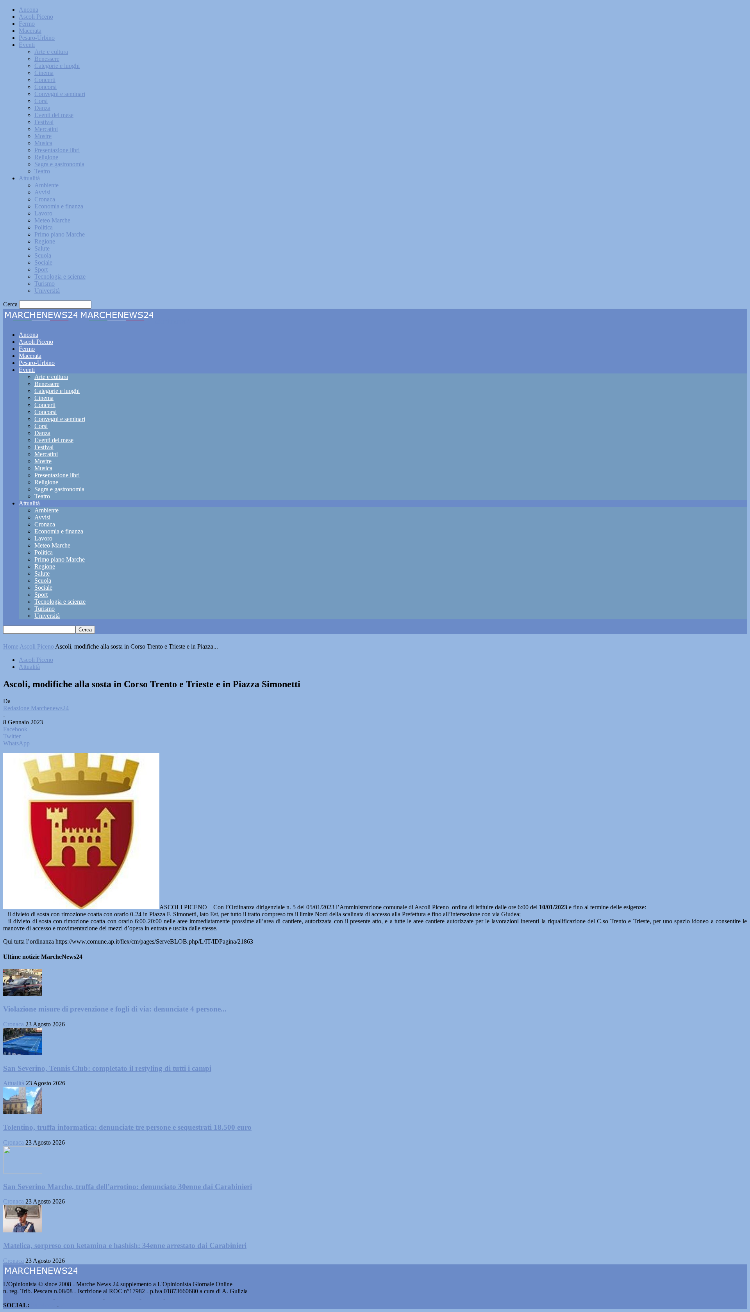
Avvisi (42, 192)
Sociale (43, 262)
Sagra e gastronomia (59, 164)
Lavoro (43, 213)
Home (10, 646)
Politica (43, 227)
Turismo (44, 283)
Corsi (41, 101)
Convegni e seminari (59, 94)
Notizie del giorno (79, 1298)
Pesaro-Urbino (37, 37)
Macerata (30, 30)
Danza (42, 108)
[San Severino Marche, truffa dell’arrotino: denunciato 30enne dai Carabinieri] (22, 1171)
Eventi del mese (53, 115)
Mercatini (46, 129)
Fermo (27, 23)
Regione (44, 241)
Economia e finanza (58, 206)
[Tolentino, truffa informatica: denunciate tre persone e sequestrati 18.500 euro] (22, 1112)
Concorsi (45, 87)
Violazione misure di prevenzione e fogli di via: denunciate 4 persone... (115, 1009)
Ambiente (46, 185)
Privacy (152, 1298)
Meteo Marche (52, 220)
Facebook (43, 1305)
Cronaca (44, 199)
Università (47, 290)
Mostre (43, 136)
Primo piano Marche (59, 234)
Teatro (42, 171)
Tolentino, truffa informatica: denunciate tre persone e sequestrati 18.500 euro (127, 1127)
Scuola (42, 255)
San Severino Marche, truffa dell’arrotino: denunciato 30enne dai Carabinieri (127, 1186)
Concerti (44, 79)
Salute (42, 248)
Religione (46, 157)
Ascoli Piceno (36, 16)
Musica (43, 143)
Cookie (176, 1298)
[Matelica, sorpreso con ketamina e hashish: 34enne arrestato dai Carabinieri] (22, 1230)
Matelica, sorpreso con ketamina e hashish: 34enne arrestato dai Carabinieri (124, 1245)
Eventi (27, 44)
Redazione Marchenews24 (36, 708)
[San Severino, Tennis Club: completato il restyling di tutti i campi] (22, 1053)
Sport (41, 269)
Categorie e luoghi (57, 65)
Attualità (29, 178)
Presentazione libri (57, 150)
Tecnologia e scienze (60, 276)
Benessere (46, 58)
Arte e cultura (51, 51)
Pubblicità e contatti (27, 1298)
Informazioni (122, 1298)
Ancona (28, 9)
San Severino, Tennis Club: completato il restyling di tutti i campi (107, 1068)
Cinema (44, 72)
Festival (44, 122)
